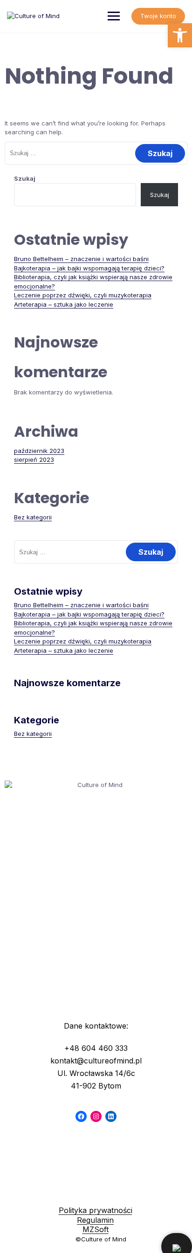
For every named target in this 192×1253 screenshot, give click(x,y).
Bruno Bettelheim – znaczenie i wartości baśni (81, 258)
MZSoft (95, 1229)
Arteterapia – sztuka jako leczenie (63, 304)
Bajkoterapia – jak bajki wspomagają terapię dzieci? (89, 268)
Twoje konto (158, 16)
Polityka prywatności (95, 1210)
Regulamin (95, 1220)
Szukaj (24, 178)
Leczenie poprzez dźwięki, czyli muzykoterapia (82, 295)
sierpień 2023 (34, 459)
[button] (180, 35)
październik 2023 (39, 450)
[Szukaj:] (96, 153)
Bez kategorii (33, 517)
